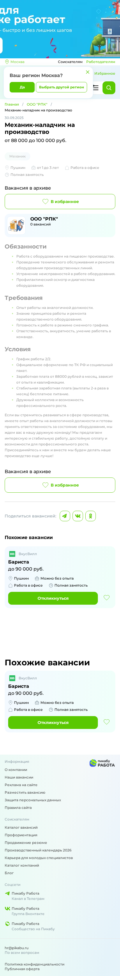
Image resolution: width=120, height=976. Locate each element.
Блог (9, 873)
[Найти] (109, 87)
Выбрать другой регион (61, 87)
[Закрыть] (88, 72)
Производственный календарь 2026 (38, 850)
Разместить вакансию (25, 792)
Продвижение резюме (26, 842)
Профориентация (21, 835)
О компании (16, 769)
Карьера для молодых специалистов (39, 858)
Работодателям (100, 62)
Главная (12, 104)
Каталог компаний (22, 865)
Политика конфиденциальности (34, 964)
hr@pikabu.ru (17, 948)
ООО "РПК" (37, 104)
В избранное (65, 201)
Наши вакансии (19, 777)
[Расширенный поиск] (95, 88)
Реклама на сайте (21, 785)
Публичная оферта (22, 969)
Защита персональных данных (33, 800)
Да (22, 87)
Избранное (104, 73)
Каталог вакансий (21, 827)
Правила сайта (18, 807)
